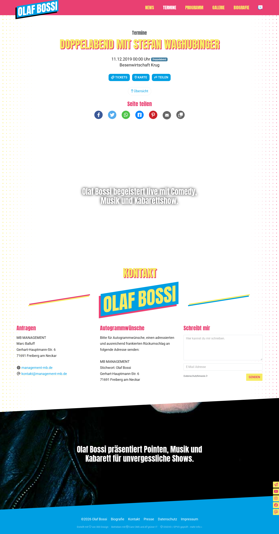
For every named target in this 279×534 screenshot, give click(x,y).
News (149, 7)
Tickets (120, 77)
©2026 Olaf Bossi (94, 519)
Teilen (162, 77)
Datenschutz (167, 519)
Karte (142, 77)
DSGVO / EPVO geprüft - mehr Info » (182, 526)
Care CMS (134, 526)
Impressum (189, 519)
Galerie (218, 7)
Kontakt (134, 519)
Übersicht (140, 91)
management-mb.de (37, 368)
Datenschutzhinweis (195, 376)
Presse (149, 519)
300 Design (102, 526)
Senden (254, 377)
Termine (169, 7)
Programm (194, 7)
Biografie (241, 7)
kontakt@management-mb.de (44, 374)
